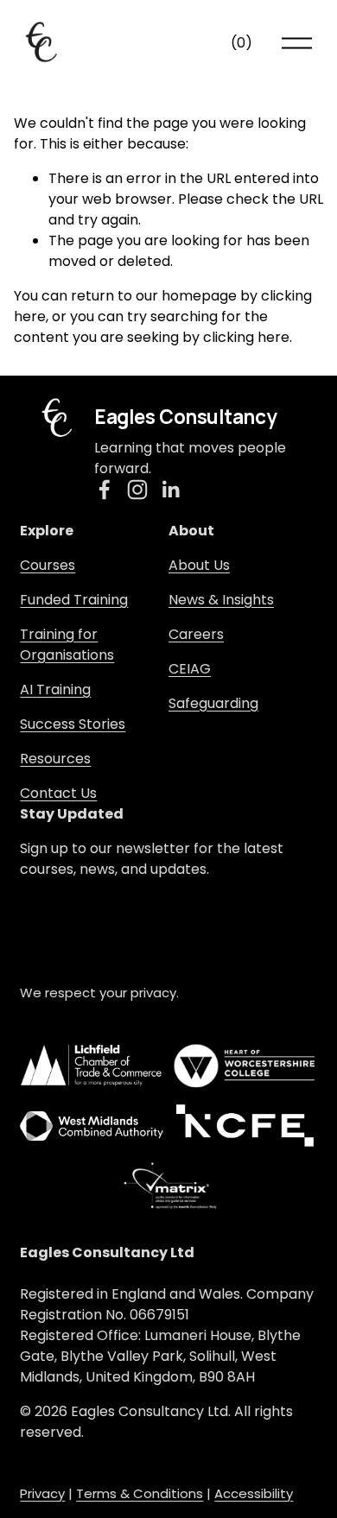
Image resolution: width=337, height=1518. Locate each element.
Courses (47, 565)
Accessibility (253, 1493)
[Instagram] (137, 489)
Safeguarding (213, 703)
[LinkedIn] (170, 489)
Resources (55, 758)
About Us (199, 565)
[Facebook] (104, 489)
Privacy (42, 1493)
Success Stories (72, 724)
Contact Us (58, 793)
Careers (196, 634)
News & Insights (221, 600)
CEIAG (189, 669)
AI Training (55, 689)
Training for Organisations (67, 644)
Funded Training (74, 600)
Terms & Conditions (139, 1493)
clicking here (246, 337)
